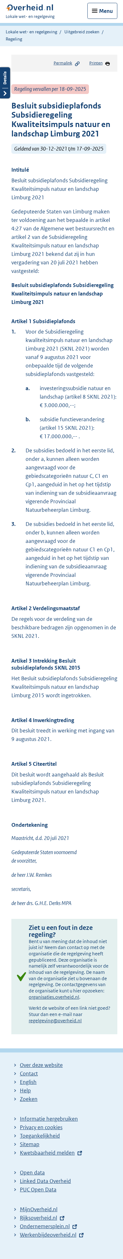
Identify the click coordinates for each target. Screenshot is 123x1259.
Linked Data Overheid (45, 1181)
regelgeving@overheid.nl (55, 1021)
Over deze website (41, 1065)
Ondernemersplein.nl (45, 1226)
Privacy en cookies (41, 1127)
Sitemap (29, 1144)
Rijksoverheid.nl (38, 1217)
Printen (95, 63)
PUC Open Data (38, 1189)
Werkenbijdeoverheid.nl (48, 1234)
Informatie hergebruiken (49, 1118)
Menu (106, 11)
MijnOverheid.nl (38, 1209)
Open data (32, 1172)
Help (25, 1090)
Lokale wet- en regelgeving (31, 32)
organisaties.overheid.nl (54, 997)
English (28, 1082)
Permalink (63, 63)
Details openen (5, 82)
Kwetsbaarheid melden (47, 1152)
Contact (29, 1073)
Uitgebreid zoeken (81, 32)
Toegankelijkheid (40, 1135)
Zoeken (29, 1099)
